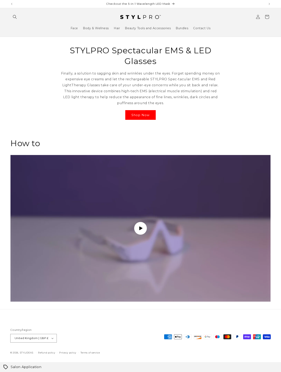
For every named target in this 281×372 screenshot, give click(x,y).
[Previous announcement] (11, 4)
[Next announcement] (269, 4)
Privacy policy (67, 352)
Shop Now (140, 115)
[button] (14, 16)
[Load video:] (140, 228)
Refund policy (46, 352)
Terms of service (90, 352)
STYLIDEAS (26, 352)
